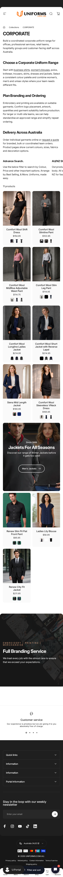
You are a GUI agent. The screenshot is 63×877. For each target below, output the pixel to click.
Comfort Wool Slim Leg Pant (46, 287)
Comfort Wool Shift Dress (16, 231)
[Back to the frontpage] (4, 27)
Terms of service (51, 861)
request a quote (50, 139)
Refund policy (23, 861)
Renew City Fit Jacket (17, 588)
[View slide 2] (30, 732)
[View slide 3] (33, 732)
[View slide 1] (26, 732)
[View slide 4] (37, 732)
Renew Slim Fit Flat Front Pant (17, 533)
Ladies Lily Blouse (46, 531)
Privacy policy (11, 861)
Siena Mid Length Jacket (17, 404)
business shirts (22, 69)
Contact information (36, 861)
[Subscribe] (55, 814)
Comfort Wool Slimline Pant (46, 231)
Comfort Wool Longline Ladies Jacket (17, 346)
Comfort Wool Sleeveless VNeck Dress (46, 405)
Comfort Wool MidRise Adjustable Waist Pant (17, 288)
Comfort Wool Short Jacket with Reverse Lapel (46, 346)
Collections (14, 27)
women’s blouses (40, 69)
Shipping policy (31, 864)
